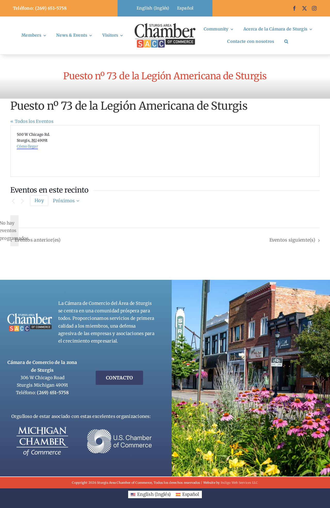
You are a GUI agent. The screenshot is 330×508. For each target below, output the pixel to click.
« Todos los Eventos (31, 121)
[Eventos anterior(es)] (13, 201)
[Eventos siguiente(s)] (22, 201)
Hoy (39, 200)
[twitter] (304, 8)
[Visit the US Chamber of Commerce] (119, 431)
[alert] (14, 230)
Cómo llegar (27, 146)
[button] (286, 41)
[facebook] (294, 8)
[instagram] (314, 8)
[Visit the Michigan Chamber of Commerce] (42, 429)
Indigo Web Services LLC (239, 483)
